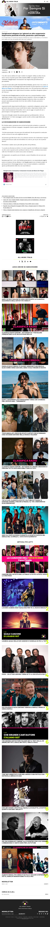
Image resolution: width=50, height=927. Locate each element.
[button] (19, 72)
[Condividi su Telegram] (17, 72)
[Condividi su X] (14, 72)
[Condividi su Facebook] (12, 72)
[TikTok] (47, 913)
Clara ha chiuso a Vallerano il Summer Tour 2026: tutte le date (21, 203)
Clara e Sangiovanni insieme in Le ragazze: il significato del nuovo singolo (24, 210)
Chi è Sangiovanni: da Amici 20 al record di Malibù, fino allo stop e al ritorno (24, 197)
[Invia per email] (22, 72)
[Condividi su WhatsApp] (9, 72)
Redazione (4, 70)
